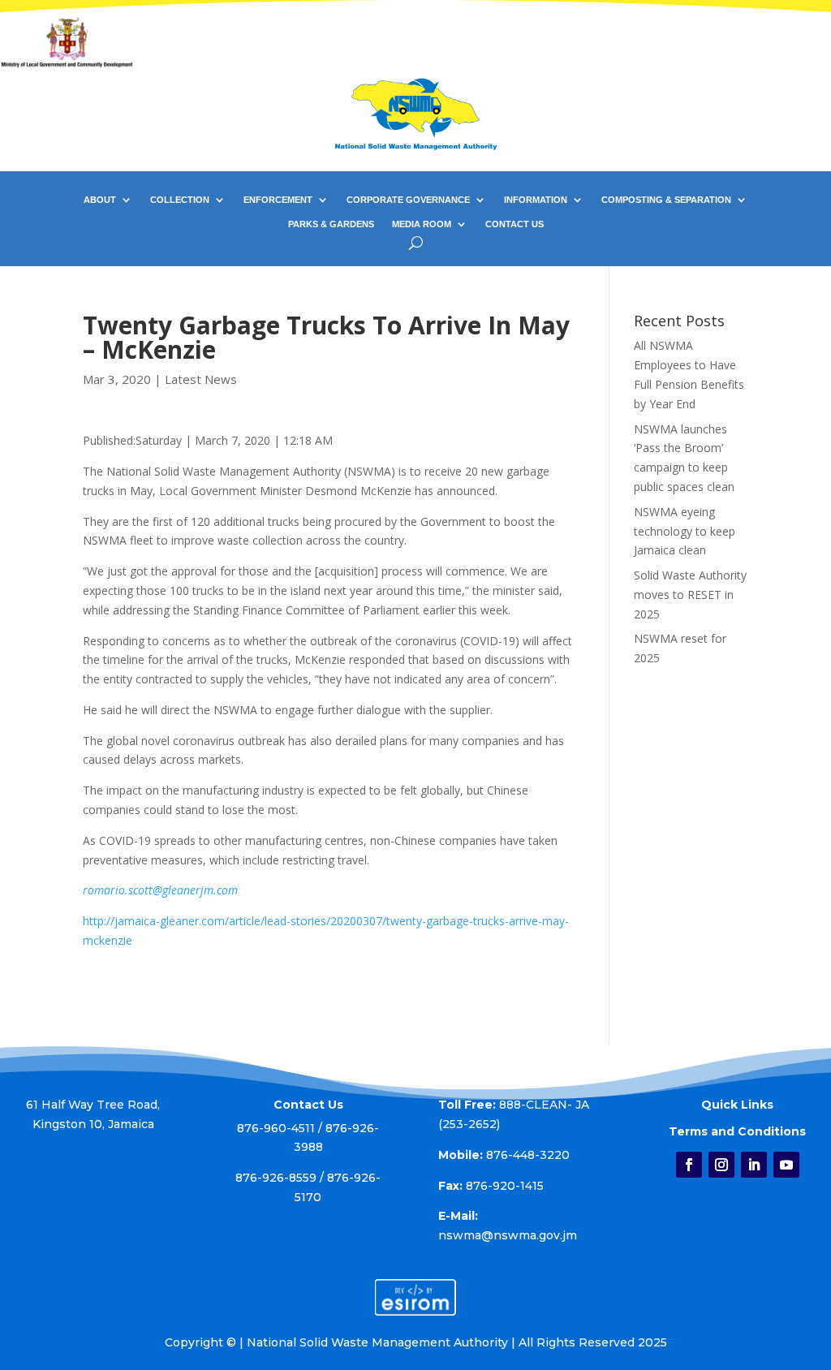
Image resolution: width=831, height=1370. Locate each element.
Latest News (201, 379)
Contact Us (514, 224)
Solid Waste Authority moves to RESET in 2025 (690, 594)
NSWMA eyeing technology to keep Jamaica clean (684, 531)
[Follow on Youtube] (786, 1165)
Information (535, 200)
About (100, 200)
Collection (179, 200)
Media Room (421, 224)
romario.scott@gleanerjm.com (160, 890)
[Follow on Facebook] (689, 1165)
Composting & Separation (666, 200)
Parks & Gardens (331, 224)
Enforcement (277, 200)
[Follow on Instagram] (721, 1165)
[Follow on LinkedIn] (754, 1165)
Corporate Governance (408, 200)
